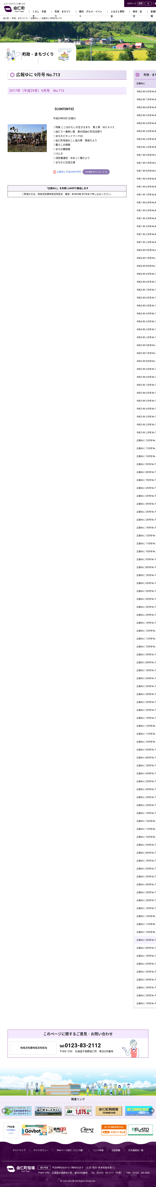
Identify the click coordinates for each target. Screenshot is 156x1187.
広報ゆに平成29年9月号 (69, 171)
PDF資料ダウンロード (95, 172)
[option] (17, 1111)
